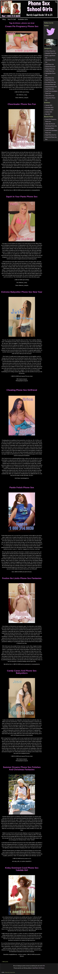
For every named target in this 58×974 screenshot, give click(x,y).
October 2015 (48, 112)
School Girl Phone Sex (51, 86)
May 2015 (47, 114)
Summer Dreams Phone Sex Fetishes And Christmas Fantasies (22, 768)
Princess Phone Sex (50, 84)
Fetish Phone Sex (49, 71)
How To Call (12, 19)
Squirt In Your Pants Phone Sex (21, 196)
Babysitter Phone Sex (50, 53)
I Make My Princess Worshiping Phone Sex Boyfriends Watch (51, 126)
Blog (4, 19)
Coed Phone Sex (49, 64)
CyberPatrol (35, 968)
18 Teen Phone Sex (50, 51)
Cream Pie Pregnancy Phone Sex (21, 26)
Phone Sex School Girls (10, 972)
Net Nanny (41, 968)
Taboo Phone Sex (49, 95)
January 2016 (48, 105)
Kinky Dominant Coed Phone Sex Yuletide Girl (21, 869)
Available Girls (23, 19)
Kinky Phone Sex (49, 77)
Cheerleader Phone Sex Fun (22, 104)
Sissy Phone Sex (49, 89)
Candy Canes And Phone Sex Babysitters (21, 672)
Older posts (4, 961)
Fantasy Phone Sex (50, 69)
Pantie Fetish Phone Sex (21, 487)
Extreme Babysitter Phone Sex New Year (21, 292)
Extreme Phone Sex (50, 66)
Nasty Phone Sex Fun (50, 135)
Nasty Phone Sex (49, 80)
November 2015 (49, 109)
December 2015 (49, 107)
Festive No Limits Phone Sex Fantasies (21, 578)
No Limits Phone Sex (50, 82)
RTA (44, 965)
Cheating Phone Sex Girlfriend (22, 390)
